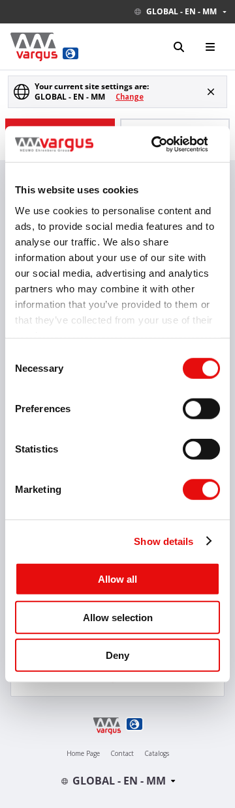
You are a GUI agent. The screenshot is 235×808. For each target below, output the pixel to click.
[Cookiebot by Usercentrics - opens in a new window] (155, 143)
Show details (163, 540)
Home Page (83, 753)
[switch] (201, 408)
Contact (122, 753)
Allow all (117, 579)
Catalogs (156, 753)
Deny (117, 655)
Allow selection (118, 616)
